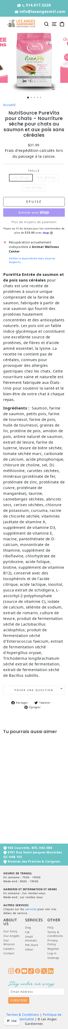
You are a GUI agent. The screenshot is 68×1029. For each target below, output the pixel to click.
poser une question (34, 690)
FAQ (50, 927)
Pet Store (31, 945)
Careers (8, 949)
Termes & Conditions (22, 1015)
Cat (27, 932)
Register (53, 949)
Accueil (8, 105)
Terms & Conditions (55, 934)
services (31, 909)
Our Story (10, 931)
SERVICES (34, 920)
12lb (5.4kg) (34, 188)
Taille (34, 170)
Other (29, 949)
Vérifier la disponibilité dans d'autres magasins (32, 260)
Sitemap (53, 958)
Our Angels (11, 936)
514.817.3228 (38, 5)
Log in (51, 953)
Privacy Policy (52, 942)
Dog (28, 927)
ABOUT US (10, 922)
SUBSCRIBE (18, 1000)
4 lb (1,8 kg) (21, 178)
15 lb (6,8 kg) (46, 178)
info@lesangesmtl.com (42, 11)
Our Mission (9, 942)
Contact (8, 953)
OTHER (53, 920)
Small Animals (31, 938)
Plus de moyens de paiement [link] (34, 222)
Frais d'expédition (21, 150)
